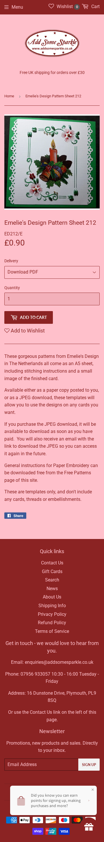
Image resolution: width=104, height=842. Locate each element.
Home (9, 96)
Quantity (12, 287)
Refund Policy (52, 622)
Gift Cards (52, 571)
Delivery (11, 261)
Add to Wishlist (27, 331)
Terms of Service (52, 631)
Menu (17, 7)
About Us (52, 597)
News (52, 588)
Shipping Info (52, 605)
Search (52, 580)
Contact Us (52, 563)
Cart (95, 6)
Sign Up (89, 765)
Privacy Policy (52, 614)
